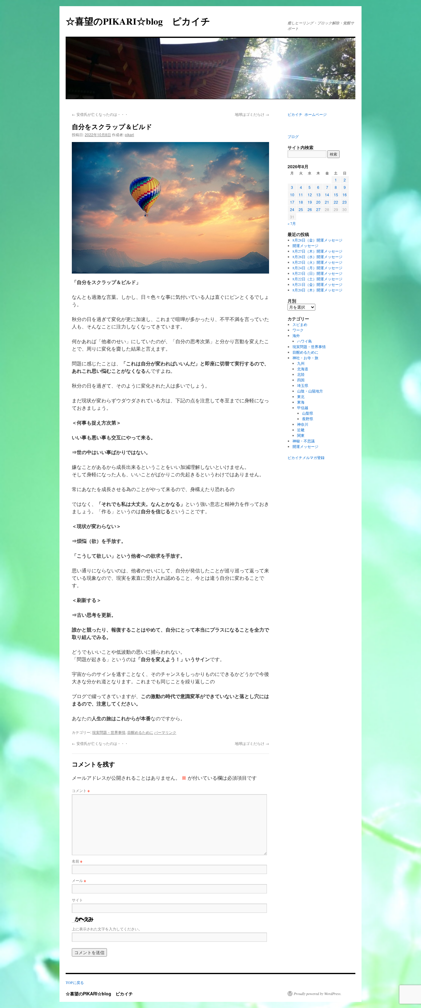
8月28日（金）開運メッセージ (317, 240)
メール (79, 880)
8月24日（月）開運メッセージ (317, 267)
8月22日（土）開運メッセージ (317, 278)
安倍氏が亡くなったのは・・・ (100, 114)
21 (327, 202)
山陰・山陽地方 (310, 390)
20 (318, 202)
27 (318, 209)
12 (310, 194)
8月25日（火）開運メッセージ (317, 262)
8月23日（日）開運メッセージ (317, 273)
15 (336, 194)
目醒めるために (140, 732)
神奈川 (302, 424)
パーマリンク (165, 732)
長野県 (307, 418)
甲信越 (302, 407)
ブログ (293, 136)
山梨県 (307, 413)
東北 (301, 396)
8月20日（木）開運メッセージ (317, 289)
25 (301, 209)
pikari (129, 134)
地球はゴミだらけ (252, 114)
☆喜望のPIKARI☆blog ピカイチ (142, 21)
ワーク (298, 329)
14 (327, 194)
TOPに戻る (75, 982)
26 (310, 209)
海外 (296, 335)
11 (301, 194)
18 (301, 202)
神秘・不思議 (303, 440)
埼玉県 (302, 385)
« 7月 (292, 223)
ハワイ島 (304, 341)
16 (344, 194)
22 (336, 202)
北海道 (302, 368)
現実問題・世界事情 (108, 732)
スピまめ (299, 324)
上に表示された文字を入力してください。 (107, 928)
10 (292, 194)
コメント (81, 790)
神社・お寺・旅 (305, 357)
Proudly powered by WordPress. (317, 993)
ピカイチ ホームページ (307, 114)
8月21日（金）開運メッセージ (317, 284)
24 (292, 209)
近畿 (301, 429)
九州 (301, 363)
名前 (77, 861)
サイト (77, 899)
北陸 (301, 374)
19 (310, 202)
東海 (301, 402)
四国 (301, 379)
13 (318, 194)
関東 (301, 435)
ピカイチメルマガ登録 (306, 457)
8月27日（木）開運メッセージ (317, 251)
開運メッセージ (305, 245)
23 (344, 202)
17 (292, 202)
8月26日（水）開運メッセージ (317, 256)
